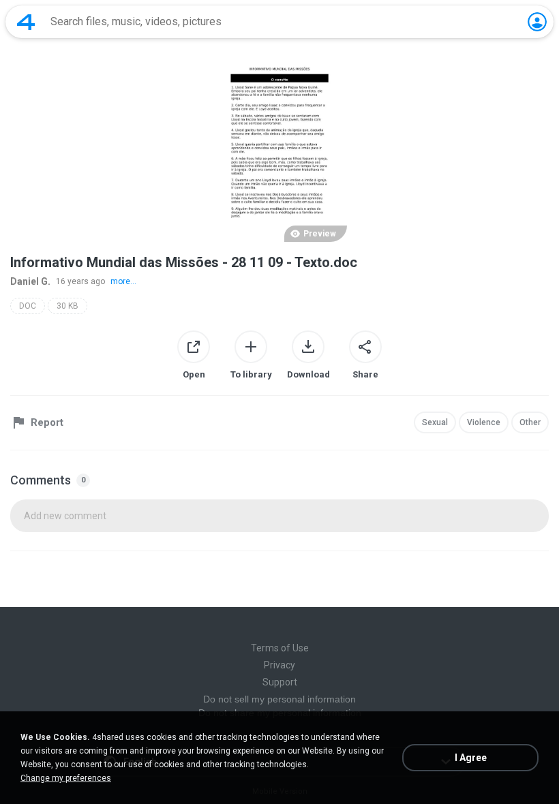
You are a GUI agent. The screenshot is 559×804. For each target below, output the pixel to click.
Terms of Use (280, 648)
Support (279, 682)
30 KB (67, 306)
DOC (27, 306)
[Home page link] (26, 22)
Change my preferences (65, 778)
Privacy (279, 665)
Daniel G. (30, 281)
